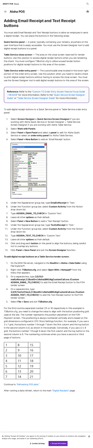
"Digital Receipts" (60, 390)
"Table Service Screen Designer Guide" (36, 98)
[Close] (89, 436)
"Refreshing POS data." (27, 384)
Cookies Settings (38, 443)
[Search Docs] (87, 3)
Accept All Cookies (59, 443)
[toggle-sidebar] (5, 11)
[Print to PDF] (87, 11)
